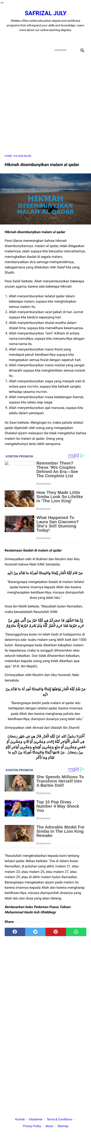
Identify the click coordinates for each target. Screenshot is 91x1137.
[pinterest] (56, 932)
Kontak (20, 1119)
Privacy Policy (32, 1126)
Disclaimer (36, 1119)
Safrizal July (45, 13)
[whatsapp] (76, 932)
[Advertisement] (45, 104)
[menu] (7, 50)
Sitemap (63, 1126)
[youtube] (50, 39)
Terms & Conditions (59, 1119)
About (49, 1126)
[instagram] (60, 39)
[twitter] (40, 39)
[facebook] (30, 39)
